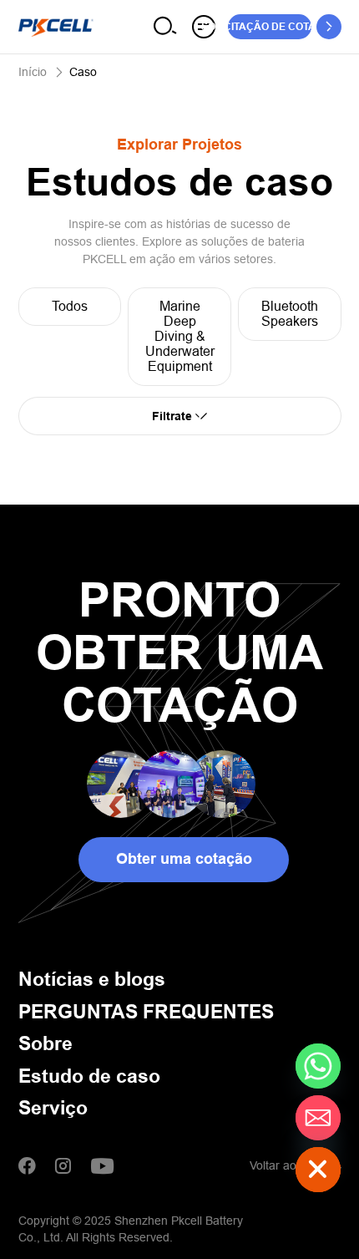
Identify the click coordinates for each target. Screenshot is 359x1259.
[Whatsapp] (318, 1066)
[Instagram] (62, 1166)
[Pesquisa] (165, 26)
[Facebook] (27, 1166)
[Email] (318, 1117)
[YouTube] (102, 1166)
